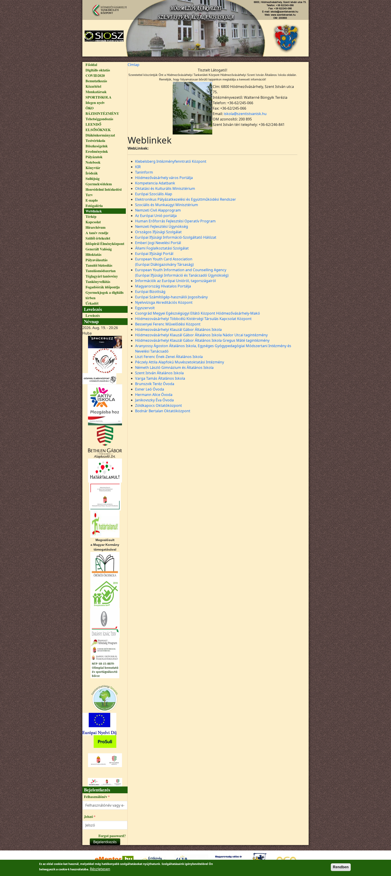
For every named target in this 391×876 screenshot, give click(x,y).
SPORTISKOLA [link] (99, 97)
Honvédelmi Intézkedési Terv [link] (104, 192)
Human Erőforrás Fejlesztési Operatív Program (175, 221)
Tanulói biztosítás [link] (99, 265)
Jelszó (88, 816)
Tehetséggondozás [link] (99, 118)
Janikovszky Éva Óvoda (154, 400)
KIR (138, 166)
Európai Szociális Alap (153, 193)
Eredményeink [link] (97, 151)
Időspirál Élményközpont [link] (105, 243)
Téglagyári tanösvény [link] (102, 276)
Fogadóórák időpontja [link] (103, 287)
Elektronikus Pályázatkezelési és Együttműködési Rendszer (185, 199)
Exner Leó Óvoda (149, 389)
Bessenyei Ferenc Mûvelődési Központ (167, 324)
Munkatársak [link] (96, 91)
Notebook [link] (93, 162)
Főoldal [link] (91, 64)
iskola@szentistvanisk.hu (245, 113)
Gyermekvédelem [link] (99, 183)
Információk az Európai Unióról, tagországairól (175, 280)
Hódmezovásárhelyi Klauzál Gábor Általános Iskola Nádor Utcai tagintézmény (201, 334)
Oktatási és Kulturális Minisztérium (165, 188)
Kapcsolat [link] (93, 221)
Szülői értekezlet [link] (98, 238)
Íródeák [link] (92, 173)
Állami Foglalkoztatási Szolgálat (162, 248)
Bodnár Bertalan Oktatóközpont (162, 410)
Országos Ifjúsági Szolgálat (158, 231)
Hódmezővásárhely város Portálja (164, 177)
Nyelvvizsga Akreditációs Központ (164, 302)
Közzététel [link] (93, 86)
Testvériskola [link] (95, 140)
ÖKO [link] (89, 108)
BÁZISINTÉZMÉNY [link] (102, 113)
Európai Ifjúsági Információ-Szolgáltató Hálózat (175, 237)
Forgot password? (112, 835)
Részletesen (100, 869)
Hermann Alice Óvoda (153, 394)
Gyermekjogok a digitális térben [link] (105, 295)
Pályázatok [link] (94, 156)
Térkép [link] (91, 216)
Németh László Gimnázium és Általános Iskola (174, 367)
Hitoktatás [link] (93, 254)
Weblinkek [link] (94, 211)
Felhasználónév (95, 796)
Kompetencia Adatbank (155, 183)
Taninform (144, 172)
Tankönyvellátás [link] (98, 281)
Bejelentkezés (105, 841)
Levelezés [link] (93, 315)
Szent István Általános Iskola (159, 372)
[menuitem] (104, 64)
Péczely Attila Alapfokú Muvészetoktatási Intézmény (179, 362)
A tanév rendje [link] (97, 232)
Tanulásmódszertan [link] (101, 270)
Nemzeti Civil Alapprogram (158, 210)
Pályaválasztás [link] (96, 259)
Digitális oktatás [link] (98, 70)
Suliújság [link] (93, 178)
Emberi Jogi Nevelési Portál (158, 242)
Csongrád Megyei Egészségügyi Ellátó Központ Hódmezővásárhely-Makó (197, 313)
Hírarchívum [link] (95, 227)
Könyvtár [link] (93, 167)
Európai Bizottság (150, 291)
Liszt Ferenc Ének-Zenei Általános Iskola (169, 356)
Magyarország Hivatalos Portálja (163, 286)
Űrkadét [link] (92, 303)
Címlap (133, 64)
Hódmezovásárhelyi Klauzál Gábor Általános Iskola (178, 329)
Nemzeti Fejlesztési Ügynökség (161, 226)
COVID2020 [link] (95, 75)
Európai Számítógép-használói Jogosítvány (171, 296)
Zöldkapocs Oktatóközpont (158, 405)
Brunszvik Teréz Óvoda (154, 383)
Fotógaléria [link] (94, 205)
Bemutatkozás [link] (96, 80)
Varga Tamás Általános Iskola (160, 378)
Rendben (341, 867)
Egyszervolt (145, 307)
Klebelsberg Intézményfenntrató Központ (170, 161)
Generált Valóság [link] (99, 249)
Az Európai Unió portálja (156, 215)
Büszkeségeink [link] (97, 145)
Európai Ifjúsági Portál (154, 253)
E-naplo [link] (92, 200)
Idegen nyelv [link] (95, 102)
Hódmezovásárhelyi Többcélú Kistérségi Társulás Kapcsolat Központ (193, 318)
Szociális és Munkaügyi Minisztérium (166, 204)
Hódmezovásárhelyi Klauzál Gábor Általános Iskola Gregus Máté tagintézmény (202, 340)
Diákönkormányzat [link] (100, 135)
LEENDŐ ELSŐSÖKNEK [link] (98, 127)
